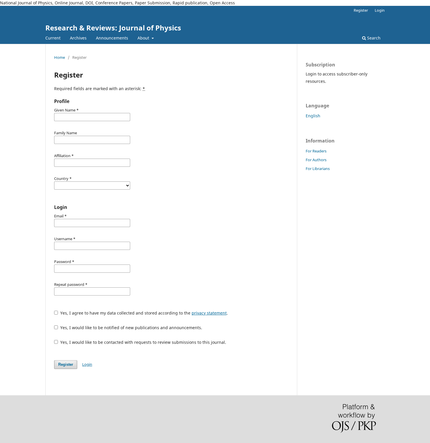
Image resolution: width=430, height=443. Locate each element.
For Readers (316, 151)
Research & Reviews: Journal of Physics (113, 27)
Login (380, 10)
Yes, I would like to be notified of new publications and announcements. (130, 327)
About (143, 38)
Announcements (112, 38)
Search (373, 38)
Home (59, 57)
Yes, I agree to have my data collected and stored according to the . (143, 313)
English (313, 116)
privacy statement (209, 313)
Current (53, 38)
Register (361, 10)
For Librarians (318, 168)
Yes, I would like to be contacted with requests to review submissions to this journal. (142, 342)
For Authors (316, 159)
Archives (78, 38)
